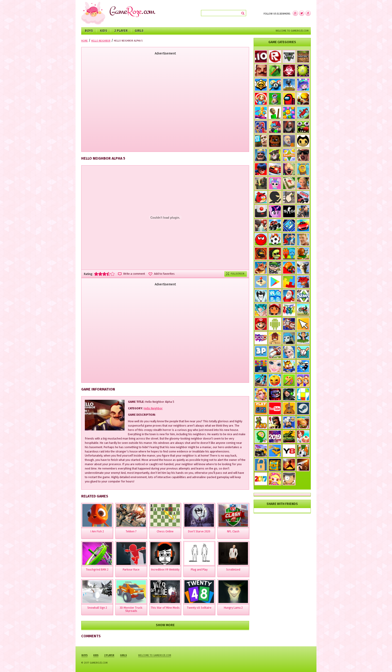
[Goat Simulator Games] (303, 267)
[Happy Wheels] (289, 141)
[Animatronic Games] (275, 394)
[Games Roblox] (275, 56)
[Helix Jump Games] (260, 211)
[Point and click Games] (303, 324)
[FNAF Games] (275, 141)
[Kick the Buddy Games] (260, 98)
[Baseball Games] (303, 352)
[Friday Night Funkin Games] (275, 126)
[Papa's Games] (289, 422)
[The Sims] (289, 155)
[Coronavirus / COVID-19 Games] (303, 70)
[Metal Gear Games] (275, 422)
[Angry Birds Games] (260, 197)
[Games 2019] (275, 436)
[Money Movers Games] (289, 324)
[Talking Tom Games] (275, 155)
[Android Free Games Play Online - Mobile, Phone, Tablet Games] (275, 324)
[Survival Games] (275, 70)
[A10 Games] (260, 422)
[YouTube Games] (275, 408)
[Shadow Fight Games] (289, 464)
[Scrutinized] (233, 553)
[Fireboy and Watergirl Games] (289, 253)
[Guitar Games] (289, 408)
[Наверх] (382, 662)
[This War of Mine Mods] (165, 591)
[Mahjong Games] (289, 183)
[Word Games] (275, 295)
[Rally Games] (260, 450)
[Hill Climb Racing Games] (303, 112)
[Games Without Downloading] (260, 408)
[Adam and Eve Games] (303, 169)
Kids (103, 31)
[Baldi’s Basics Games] (275, 112)
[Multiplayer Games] (289, 211)
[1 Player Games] (275, 338)
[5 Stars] (112, 274)
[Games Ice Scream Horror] (289, 169)
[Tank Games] (289, 436)
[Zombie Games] (303, 126)
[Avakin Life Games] (303, 183)
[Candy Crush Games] (289, 267)
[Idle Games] (303, 281)
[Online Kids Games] (289, 366)
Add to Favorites (164, 273)
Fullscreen (237, 273)
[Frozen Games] (289, 352)
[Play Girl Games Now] (275, 366)
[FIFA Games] (275, 239)
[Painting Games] (289, 380)
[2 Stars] (100, 274)
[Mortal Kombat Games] (260, 253)
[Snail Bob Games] (303, 253)
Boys (89, 31)
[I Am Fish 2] (97, 515)
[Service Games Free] (303, 436)
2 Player (121, 31)
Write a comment (134, 273)
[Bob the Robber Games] (275, 267)
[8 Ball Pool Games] (275, 84)
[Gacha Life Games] (303, 84)
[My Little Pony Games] (275, 211)
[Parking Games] (275, 450)
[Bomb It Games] (275, 478)
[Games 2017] (260, 478)
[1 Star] (96, 274)
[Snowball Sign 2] (97, 591)
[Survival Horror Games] (303, 141)
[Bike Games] (303, 309)
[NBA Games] (260, 126)
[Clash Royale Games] (260, 155)
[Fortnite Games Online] (303, 239)
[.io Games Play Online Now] (260, 56)
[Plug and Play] (199, 553)
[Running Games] (260, 112)
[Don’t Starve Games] (260, 295)
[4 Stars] (108, 274)
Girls (139, 31)
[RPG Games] (303, 98)
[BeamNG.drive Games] (303, 197)
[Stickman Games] (275, 197)
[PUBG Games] (289, 84)
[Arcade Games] (260, 366)
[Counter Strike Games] (260, 183)
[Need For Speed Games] (275, 169)
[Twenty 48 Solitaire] (199, 591)
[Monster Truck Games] (275, 225)
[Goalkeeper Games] (303, 450)
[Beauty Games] (260, 394)
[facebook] (295, 13)
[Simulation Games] (303, 295)
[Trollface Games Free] (275, 253)
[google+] (308, 13)
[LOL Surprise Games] (275, 183)
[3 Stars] (104, 274)
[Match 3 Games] (289, 112)
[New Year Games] (289, 295)
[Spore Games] (260, 267)
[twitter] (301, 13)
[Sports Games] (275, 352)
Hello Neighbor (153, 408)
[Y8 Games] (289, 450)
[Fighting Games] (289, 239)
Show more (165, 625)
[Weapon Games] (303, 464)
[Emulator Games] (260, 281)
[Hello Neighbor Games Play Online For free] (260, 70)
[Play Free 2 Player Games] (260, 225)
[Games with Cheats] (275, 464)
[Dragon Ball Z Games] (260, 309)
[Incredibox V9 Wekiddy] (165, 553)
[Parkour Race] (131, 553)
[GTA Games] (303, 155)
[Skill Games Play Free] (303, 394)
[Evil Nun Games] (289, 126)
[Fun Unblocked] (260, 464)
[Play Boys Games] (275, 309)
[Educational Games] (260, 436)
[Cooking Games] (303, 422)
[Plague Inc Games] (289, 70)
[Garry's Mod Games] (260, 141)
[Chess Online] (165, 515)
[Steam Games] (303, 408)
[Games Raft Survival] (260, 380)
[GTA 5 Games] (289, 56)
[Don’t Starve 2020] (199, 515)
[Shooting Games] (303, 211)
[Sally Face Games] (289, 338)
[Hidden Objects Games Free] (289, 478)
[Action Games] (303, 366)
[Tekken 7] (131, 515)
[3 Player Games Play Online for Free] (260, 351)
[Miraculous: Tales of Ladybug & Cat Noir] (260, 169)
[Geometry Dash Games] (289, 225)
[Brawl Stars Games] (260, 84)
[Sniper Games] (289, 394)
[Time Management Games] (303, 338)
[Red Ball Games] (260, 239)
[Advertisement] (165, 104)
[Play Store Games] (275, 281)
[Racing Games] (303, 225)
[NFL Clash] (233, 515)
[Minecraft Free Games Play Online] (303, 56)
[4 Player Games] (289, 309)
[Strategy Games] (275, 98)
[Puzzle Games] (289, 281)
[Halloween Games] (275, 380)
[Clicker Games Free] (289, 197)
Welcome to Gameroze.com (292, 30)
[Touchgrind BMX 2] (97, 553)
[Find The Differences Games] (303, 380)
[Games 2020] (260, 338)
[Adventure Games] (260, 324)
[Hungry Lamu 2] (233, 591)
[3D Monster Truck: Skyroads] (131, 591)
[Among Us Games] (289, 98)
